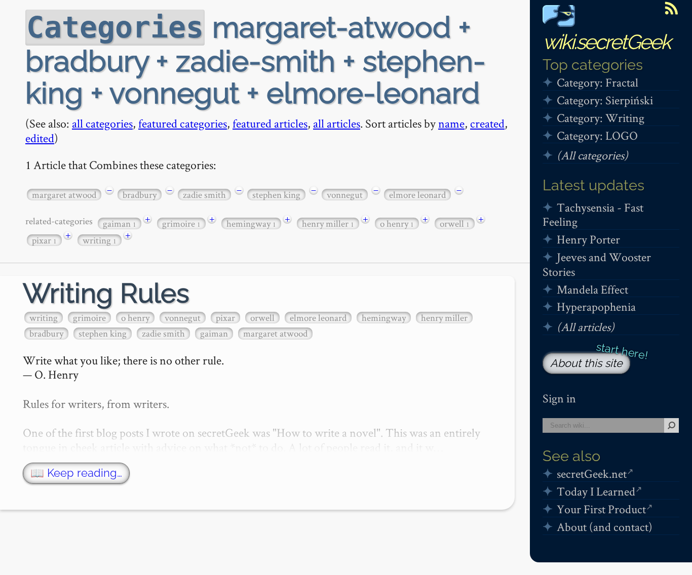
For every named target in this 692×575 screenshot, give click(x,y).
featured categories (182, 123)
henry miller (328, 223)
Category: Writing (600, 118)
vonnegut (345, 194)
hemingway (251, 223)
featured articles (270, 123)
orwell (455, 223)
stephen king (276, 194)
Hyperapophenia (596, 306)
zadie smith (204, 194)
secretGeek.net (592, 473)
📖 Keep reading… (76, 473)
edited (39, 138)
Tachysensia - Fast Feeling (593, 214)
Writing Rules (106, 293)
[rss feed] (671, 8)
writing (100, 240)
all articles (336, 123)
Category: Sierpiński (605, 100)
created (487, 123)
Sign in (559, 398)
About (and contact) (604, 527)
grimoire (181, 223)
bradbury (140, 194)
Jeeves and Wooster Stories (597, 264)
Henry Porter (588, 239)
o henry (397, 223)
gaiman (119, 223)
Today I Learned (596, 491)
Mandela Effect (592, 289)
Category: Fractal (597, 82)
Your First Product (601, 509)
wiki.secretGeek (606, 42)
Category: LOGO (597, 135)
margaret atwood (64, 194)
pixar (44, 240)
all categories (102, 123)
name (451, 123)
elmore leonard (417, 194)
